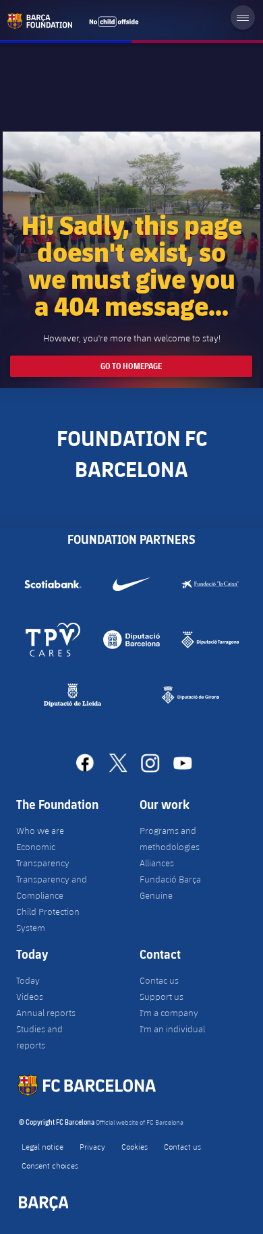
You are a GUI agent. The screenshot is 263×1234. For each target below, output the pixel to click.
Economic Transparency (42, 854)
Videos (29, 996)
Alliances (157, 863)
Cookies (134, 1146)
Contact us (182, 1146)
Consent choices (50, 1165)
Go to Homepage (131, 366)
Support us (161, 996)
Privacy (92, 1146)
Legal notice (42, 1146)
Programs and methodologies (170, 838)
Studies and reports (39, 1036)
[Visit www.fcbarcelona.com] (72, 20)
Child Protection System (48, 919)
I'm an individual (172, 1028)
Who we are (40, 830)
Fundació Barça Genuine (170, 887)
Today (28, 980)
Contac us (159, 980)
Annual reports (46, 1012)
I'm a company (169, 1012)
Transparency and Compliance (51, 887)
